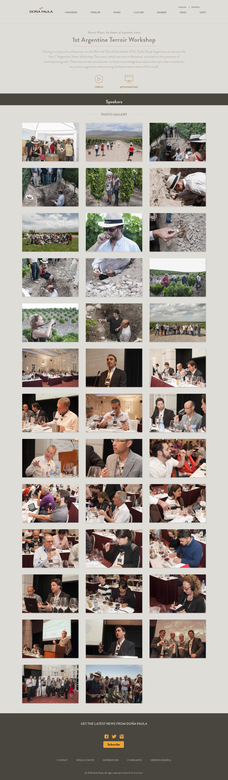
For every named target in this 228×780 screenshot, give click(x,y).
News (183, 12)
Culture (139, 12)
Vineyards (71, 12)
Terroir (95, 12)
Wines (117, 12)
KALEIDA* (138, 773)
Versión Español (160, 760)
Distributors (111, 760)
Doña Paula (41, 11)
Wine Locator (85, 760)
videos (99, 86)
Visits (202, 12)
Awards (161, 12)
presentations (129, 86)
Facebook (106, 737)
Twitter (114, 736)
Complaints (134, 760)
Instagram (122, 737)
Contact (62, 760)
